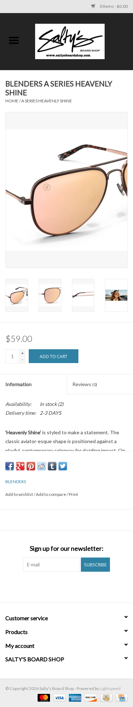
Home (11, 100)
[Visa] (58, 697)
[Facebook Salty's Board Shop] (60, 586)
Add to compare (51, 494)
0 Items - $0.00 (113, 6)
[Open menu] (14, 40)
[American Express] (74, 697)
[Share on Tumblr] (52, 466)
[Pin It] (31, 466)
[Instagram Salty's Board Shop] (72, 586)
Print (73, 494)
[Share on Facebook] (9, 466)
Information (18, 384)
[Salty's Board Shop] (80, 41)
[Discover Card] (90, 697)
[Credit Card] (120, 697)
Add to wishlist (19, 494)
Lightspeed (110, 688)
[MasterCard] (43, 697)
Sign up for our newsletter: (67, 548)
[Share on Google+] (20, 466)
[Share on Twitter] (63, 466)
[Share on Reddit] (41, 466)
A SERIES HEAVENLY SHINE (46, 100)
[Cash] (105, 697)
